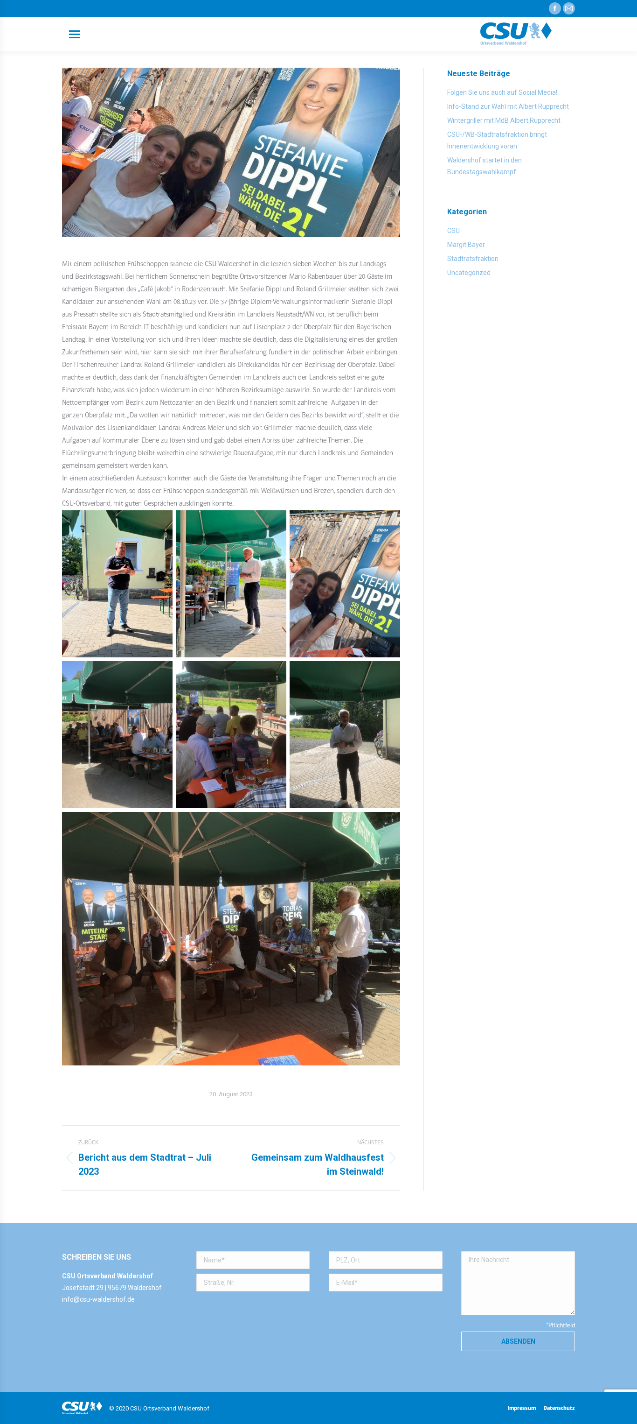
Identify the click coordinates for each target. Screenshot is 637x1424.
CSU (453, 230)
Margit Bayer (466, 244)
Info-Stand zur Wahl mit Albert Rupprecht (508, 106)
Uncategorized (469, 272)
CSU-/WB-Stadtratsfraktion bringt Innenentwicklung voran (497, 140)
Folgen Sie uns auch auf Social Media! (502, 92)
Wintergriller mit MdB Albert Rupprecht (504, 120)
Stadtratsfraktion (473, 258)
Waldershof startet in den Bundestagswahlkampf (484, 166)
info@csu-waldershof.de (98, 1299)
